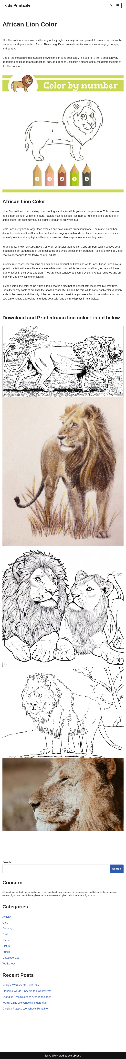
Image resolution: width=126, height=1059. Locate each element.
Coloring (7, 928)
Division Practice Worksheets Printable (25, 1008)
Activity (6, 916)
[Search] (111, 5)
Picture (6, 946)
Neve (48, 1055)
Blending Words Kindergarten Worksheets (26, 991)
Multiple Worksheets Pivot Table (21, 985)
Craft (5, 934)
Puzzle (6, 952)
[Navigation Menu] (118, 5)
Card (5, 922)
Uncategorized (11, 957)
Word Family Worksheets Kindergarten (24, 1002)
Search (6, 862)
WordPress (74, 1055)
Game (6, 940)
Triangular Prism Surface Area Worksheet (26, 997)
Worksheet (8, 963)
